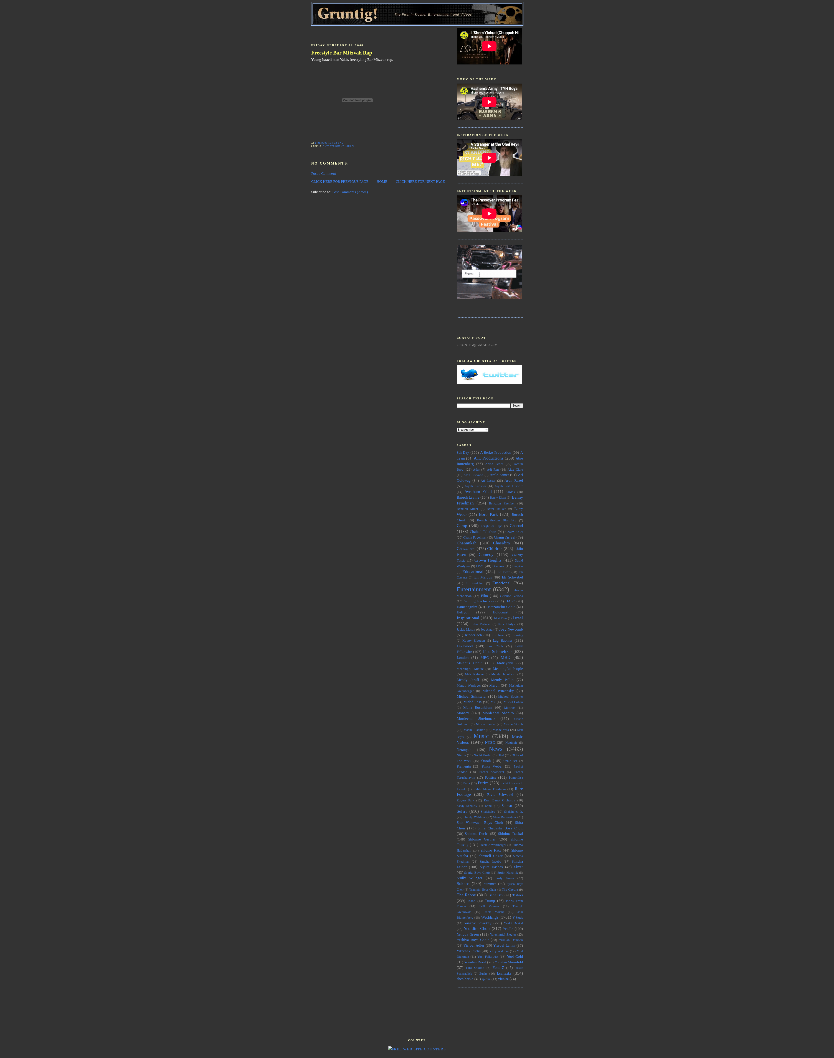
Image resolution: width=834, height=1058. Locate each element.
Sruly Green (504, 878)
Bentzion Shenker (502, 503)
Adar (476, 469)
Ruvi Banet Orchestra (499, 800)
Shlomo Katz (490, 850)
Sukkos (463, 883)
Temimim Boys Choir (482, 889)
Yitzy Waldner (499, 951)
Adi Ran (493, 469)
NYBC (490, 742)
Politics (490, 777)
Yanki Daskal (513, 923)
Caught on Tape (491, 526)
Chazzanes (466, 548)
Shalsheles (488, 811)
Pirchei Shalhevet (491, 772)
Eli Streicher (475, 583)
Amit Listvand (473, 475)
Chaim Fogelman (474, 537)
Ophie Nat (510, 761)
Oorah (486, 761)
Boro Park (488, 514)
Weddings (489, 917)
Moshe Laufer (485, 724)
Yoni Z (498, 968)
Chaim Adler (514, 532)
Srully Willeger (470, 878)
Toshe (471, 901)
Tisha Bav (495, 895)
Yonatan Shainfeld (509, 962)
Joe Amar (487, 629)
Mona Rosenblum (477, 707)
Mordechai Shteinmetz (476, 719)
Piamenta (464, 766)
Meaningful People (508, 669)
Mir (493, 702)
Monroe (509, 707)
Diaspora (498, 566)
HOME (382, 182)
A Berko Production (495, 452)
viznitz (503, 979)
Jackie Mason (466, 629)
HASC (510, 601)
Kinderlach (473, 635)
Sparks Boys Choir (477, 872)
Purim (483, 782)
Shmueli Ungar (490, 856)
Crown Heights (488, 560)
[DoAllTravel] (489, 298)
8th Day (463, 452)
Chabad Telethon (483, 532)
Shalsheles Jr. (513, 811)
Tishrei (517, 895)
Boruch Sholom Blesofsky (496, 520)
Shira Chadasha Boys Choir (500, 828)
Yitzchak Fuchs (469, 951)
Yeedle (508, 929)
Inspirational (468, 617)
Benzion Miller (467, 509)
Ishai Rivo (500, 618)
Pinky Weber (492, 766)
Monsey (463, 713)
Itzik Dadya (506, 624)
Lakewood (465, 646)
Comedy (486, 554)
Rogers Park (465, 800)
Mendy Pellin (502, 680)
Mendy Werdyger (469, 685)
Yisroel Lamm (504, 945)
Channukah (467, 543)
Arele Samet (499, 475)
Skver (518, 867)
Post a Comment (323, 173)
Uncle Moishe (494, 912)
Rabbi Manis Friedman (489, 789)
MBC (485, 658)
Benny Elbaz (498, 497)
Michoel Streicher (510, 696)
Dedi (479, 566)
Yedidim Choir (477, 928)
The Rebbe (466, 894)
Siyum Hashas (491, 867)
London (463, 658)
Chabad (516, 525)
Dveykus (517, 566)
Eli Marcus (483, 577)
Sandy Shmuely (467, 806)
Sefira (462, 811)
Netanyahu (465, 750)
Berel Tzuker (496, 509)
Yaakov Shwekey (477, 923)
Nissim (461, 755)
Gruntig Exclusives (479, 601)
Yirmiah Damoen (511, 940)
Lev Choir (495, 646)
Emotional (501, 582)
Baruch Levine (468, 497)
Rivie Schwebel (500, 795)
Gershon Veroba (511, 596)
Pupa (466, 783)
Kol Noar (498, 635)
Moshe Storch (513, 724)
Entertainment (333, 146)
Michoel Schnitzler (472, 696)
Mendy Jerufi (468, 680)
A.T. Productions (488, 458)
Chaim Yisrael (504, 537)
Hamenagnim (467, 607)
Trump (490, 901)
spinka (486, 979)
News (496, 749)
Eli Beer (504, 572)
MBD (505, 657)
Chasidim (501, 543)
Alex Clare (515, 469)
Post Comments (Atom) (350, 192)
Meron (494, 685)
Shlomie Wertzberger (493, 845)
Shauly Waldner (474, 817)
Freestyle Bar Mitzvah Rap (341, 53)
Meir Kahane (474, 674)
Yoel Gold (515, 956)
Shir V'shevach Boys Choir (480, 823)
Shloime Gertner (482, 839)
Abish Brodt (494, 464)
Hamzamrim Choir (500, 607)
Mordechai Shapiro (498, 713)
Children (495, 548)
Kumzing (517, 635)
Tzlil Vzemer (489, 906)
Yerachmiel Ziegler (503, 934)
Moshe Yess (501, 730)
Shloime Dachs (476, 834)
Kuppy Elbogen (473, 640)
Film (484, 596)
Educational (472, 571)
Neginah (511, 742)
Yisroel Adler (473, 945)
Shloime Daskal (510, 834)
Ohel (501, 755)
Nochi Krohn (483, 755)
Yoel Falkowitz (487, 956)
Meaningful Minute (470, 669)
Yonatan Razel (475, 962)
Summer (489, 884)
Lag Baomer (503, 640)
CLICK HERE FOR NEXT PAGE (420, 182)
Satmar (507, 806)
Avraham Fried (478, 491)
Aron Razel (514, 480)
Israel (350, 146)
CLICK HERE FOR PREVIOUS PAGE (339, 182)
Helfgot (462, 612)
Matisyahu (505, 663)
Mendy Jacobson (503, 674)
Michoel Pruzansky (498, 691)
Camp (462, 525)
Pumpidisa (516, 777)
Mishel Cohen (513, 702)
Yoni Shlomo (474, 967)
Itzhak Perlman (480, 624)
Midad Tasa (472, 702)
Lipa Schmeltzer (497, 651)
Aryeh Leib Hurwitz (509, 486)
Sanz (488, 806)
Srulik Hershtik (507, 872)
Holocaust (500, 612)
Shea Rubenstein (504, 817)
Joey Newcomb (511, 629)
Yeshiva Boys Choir (473, 940)
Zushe (483, 973)
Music (481, 736)
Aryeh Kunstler (475, 486)
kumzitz (504, 973)
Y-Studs (518, 917)
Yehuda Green (468, 934)
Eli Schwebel (512, 577)
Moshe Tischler (474, 730)
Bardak (510, 492)
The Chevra (510, 889)
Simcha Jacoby (490, 861)
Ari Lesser (488, 480)
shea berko (465, 979)
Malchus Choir (469, 663)
